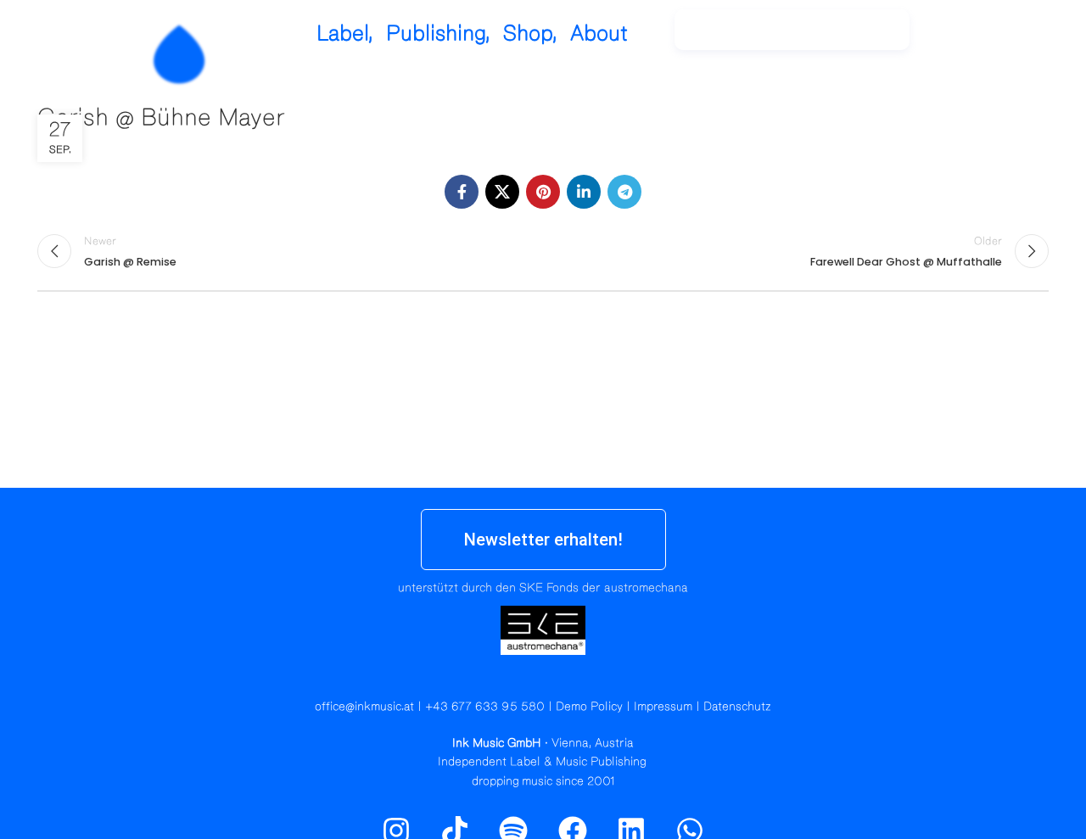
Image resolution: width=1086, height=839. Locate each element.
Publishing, (438, 33)
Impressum (663, 707)
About (599, 33)
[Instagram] (967, 38)
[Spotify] (1003, 38)
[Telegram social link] (624, 192)
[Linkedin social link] (584, 192)
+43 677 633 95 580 (485, 707)
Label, (344, 33)
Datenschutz (737, 707)
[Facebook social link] (462, 192)
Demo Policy (589, 707)
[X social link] (502, 192)
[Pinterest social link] (543, 192)
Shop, (530, 33)
